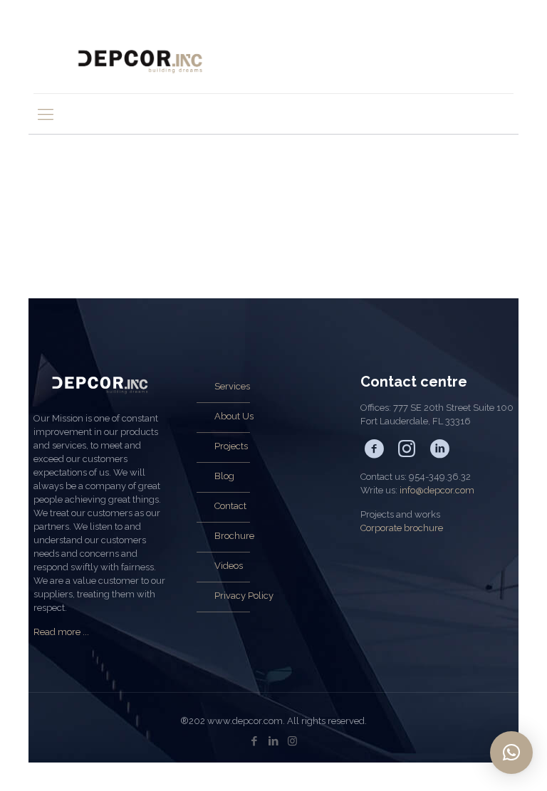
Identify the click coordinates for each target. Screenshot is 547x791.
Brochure (234, 535)
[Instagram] (292, 741)
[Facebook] (253, 741)
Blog (224, 476)
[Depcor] (140, 60)
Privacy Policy (244, 595)
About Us (234, 416)
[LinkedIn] (273, 741)
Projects (231, 446)
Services (232, 386)
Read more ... (61, 632)
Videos (228, 565)
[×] (511, 752)
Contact (230, 506)
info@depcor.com (437, 490)
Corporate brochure (401, 528)
